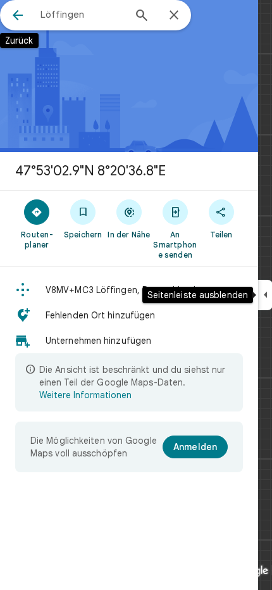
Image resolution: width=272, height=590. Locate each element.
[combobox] (82, 14)
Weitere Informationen (85, 395)
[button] (129, 290)
